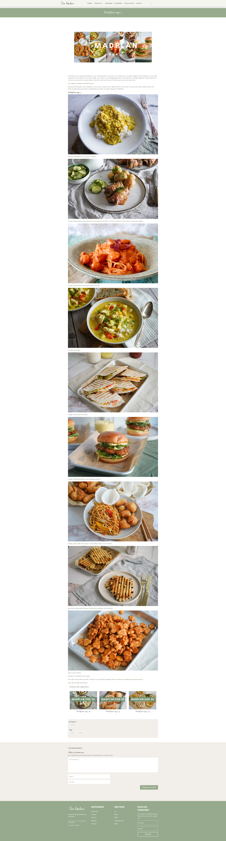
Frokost (93, 814)
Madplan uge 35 (113, 711)
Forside (89, 3)
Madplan (72, 733)
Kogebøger (118, 3)
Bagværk (94, 821)
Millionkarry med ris (79, 156)
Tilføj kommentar (149, 787)
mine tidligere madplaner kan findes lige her (81, 83)
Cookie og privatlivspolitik (73, 825)
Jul (115, 811)
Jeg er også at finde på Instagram (77, 683)
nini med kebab (83, 414)
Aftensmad (94, 811)
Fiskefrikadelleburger (79, 479)
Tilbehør (93, 824)
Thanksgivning (118, 821)
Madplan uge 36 (83, 711)
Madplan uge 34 (143, 711)
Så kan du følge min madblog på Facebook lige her (127, 679)
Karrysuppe (76, 350)
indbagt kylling (97, 543)
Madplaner (109, 3)
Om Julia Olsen (129, 3)
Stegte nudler (77, 543)
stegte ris (87, 543)
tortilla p (75, 414)
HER (150, 87)
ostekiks (78, 673)
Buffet (116, 824)
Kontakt (139, 3)
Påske (116, 817)
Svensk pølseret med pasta (81, 285)
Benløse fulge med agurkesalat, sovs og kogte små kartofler (90, 221)
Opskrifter (97, 3)
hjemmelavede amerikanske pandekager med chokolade (96, 608)
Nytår (116, 814)
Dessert (93, 817)
